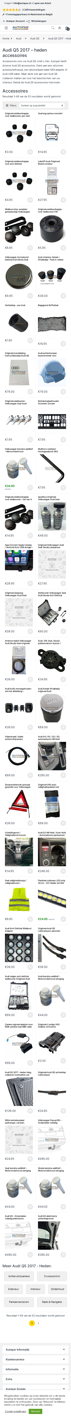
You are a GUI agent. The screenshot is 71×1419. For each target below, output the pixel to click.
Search (53, 28)
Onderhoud (57, 1289)
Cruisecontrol (52, 1276)
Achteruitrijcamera (19, 1276)
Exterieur (13, 1289)
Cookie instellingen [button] (15, 1411)
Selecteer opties (28, 152)
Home (5, 38)
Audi (18, 38)
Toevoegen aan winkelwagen (59, 391)
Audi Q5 (34, 38)
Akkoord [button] (35, 1411)
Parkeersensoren (19, 1301)
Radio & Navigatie (52, 1301)
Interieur (35, 1289)
